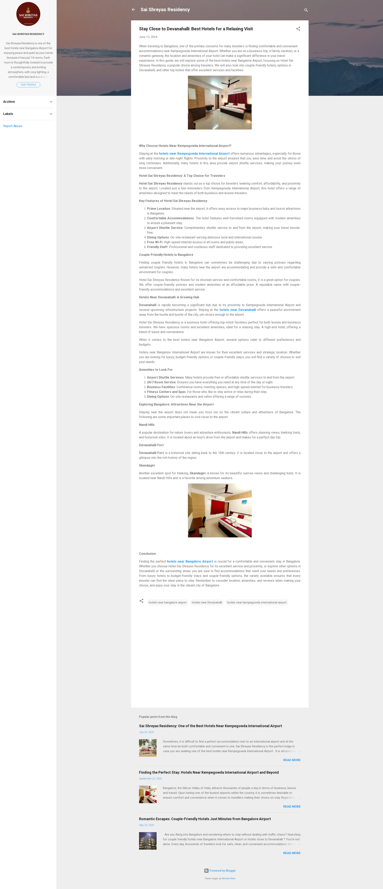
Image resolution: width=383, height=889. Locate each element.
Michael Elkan (228, 878)
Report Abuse (12, 126)
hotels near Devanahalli (207, 602)
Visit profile (28, 84)
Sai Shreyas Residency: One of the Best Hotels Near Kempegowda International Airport (210, 726)
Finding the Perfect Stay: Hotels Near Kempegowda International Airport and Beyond (209, 772)
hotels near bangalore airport (168, 602)
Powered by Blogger (222, 870)
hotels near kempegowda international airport (257, 602)
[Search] (306, 11)
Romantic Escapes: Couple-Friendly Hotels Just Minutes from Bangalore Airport (205, 819)
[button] (298, 29)
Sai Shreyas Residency (165, 9)
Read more (292, 760)
